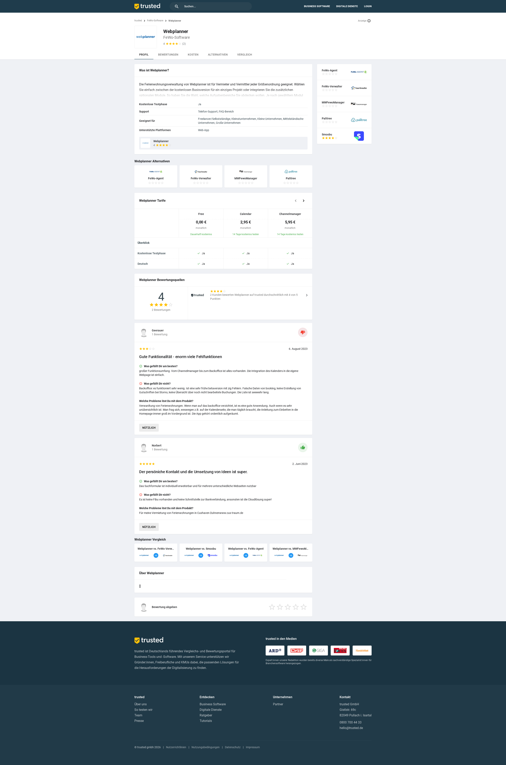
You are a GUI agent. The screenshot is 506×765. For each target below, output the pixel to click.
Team (138, 715)
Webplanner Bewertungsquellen (162, 280)
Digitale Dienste (347, 6)
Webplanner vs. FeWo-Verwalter (156, 548)
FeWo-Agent (156, 178)
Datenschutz (233, 747)
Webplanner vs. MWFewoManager (291, 548)
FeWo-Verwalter (201, 178)
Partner (278, 704)
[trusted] (147, 6)
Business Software (317, 6)
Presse (139, 721)
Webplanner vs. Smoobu (201, 548)
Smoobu (327, 134)
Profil (144, 54)
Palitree (291, 178)
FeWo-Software (155, 20)
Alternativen (218, 54)
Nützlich (149, 427)
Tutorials (206, 721)
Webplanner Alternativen (152, 161)
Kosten (193, 54)
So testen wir (143, 710)
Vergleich (244, 54)
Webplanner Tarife (152, 200)
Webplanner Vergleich (150, 539)
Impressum (253, 747)
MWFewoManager (245, 178)
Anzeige (362, 20)
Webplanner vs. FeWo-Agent (246, 548)
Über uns (140, 704)
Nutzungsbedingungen (206, 747)
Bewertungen (168, 54)
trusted (138, 20)
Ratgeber (206, 715)
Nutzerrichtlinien (176, 747)
